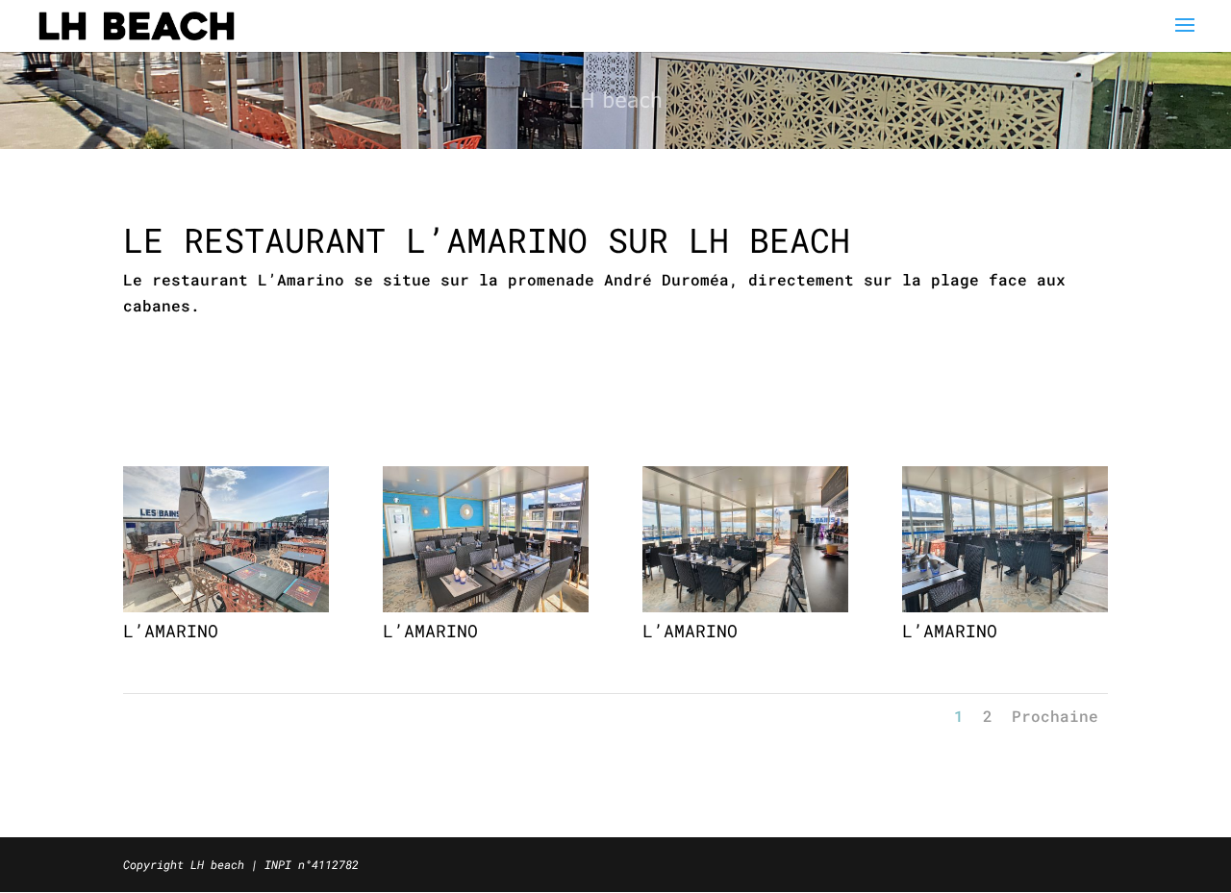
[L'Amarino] (226, 606)
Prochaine (1055, 716)
